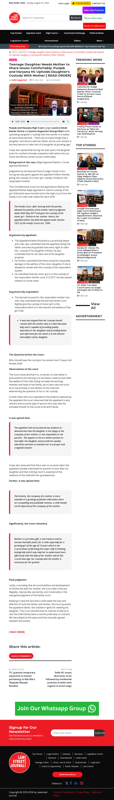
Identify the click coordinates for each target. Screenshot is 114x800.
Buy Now (85, 415)
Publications (65, 415)
